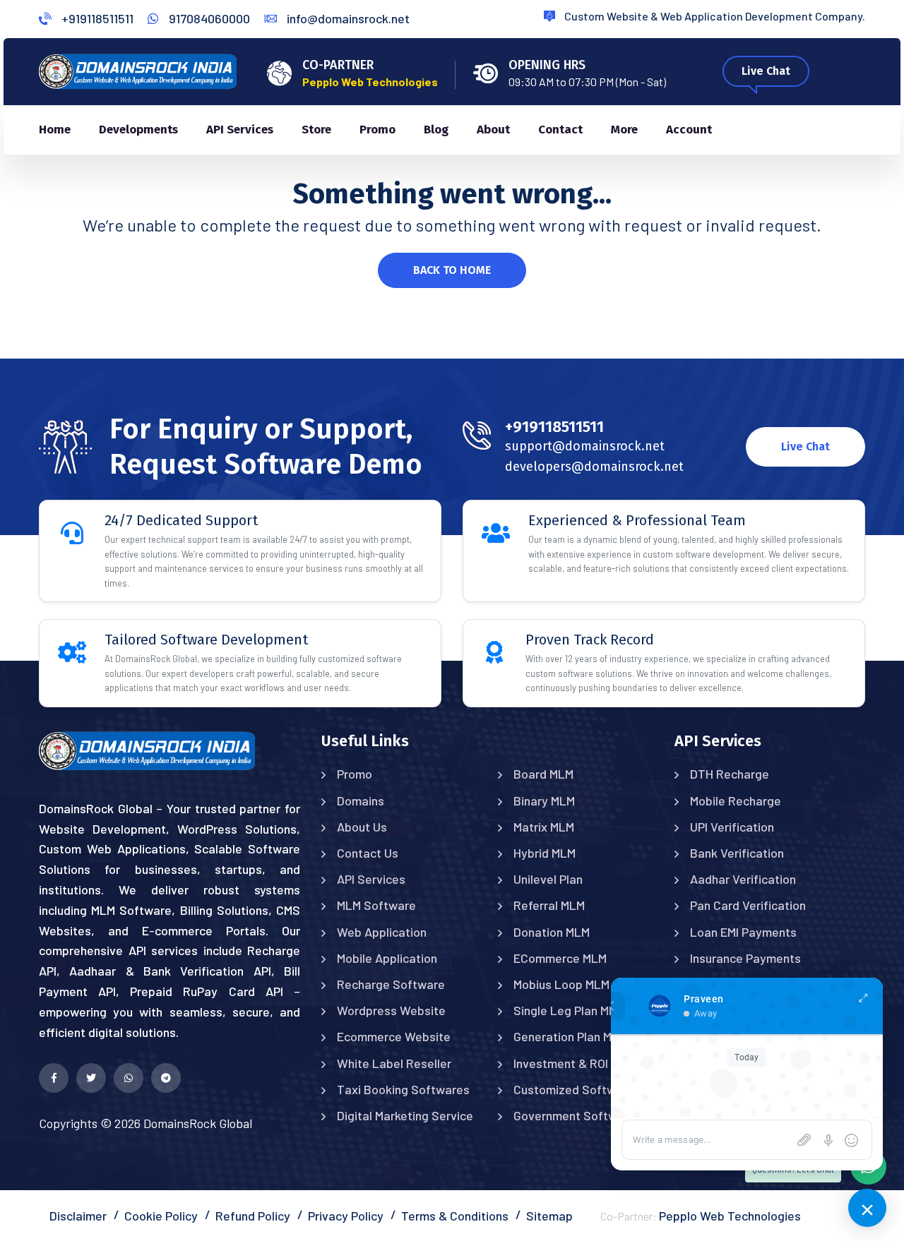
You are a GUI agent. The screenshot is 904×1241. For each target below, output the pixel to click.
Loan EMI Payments (743, 932)
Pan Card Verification (748, 905)
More (624, 129)
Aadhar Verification (743, 879)
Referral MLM (549, 905)
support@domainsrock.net (585, 446)
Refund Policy (252, 1215)
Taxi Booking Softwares (403, 1089)
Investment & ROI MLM (574, 1063)
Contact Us (367, 853)
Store (316, 129)
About (493, 129)
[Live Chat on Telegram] (166, 1078)
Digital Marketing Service (405, 1115)
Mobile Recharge (735, 800)
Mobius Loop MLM (561, 984)
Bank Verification (737, 853)
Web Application (382, 932)
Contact (560, 129)
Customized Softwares (577, 1089)
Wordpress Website (391, 1010)
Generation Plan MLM (570, 1036)
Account (689, 129)
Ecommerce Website (394, 1036)
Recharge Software (391, 984)
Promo (377, 129)
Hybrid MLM (544, 853)
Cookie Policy (161, 1215)
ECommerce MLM (560, 958)
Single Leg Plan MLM (568, 1010)
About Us (362, 826)
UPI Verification (732, 826)
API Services (239, 129)
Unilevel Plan (548, 879)
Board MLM (543, 773)
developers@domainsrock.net (594, 466)
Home (55, 129)
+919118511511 (96, 18)
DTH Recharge (729, 773)
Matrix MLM (543, 826)
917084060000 (208, 18)
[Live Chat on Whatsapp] (128, 1078)
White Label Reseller (394, 1063)
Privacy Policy (345, 1215)
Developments (138, 129)
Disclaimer (78, 1215)
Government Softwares (577, 1115)
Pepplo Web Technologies (730, 1215)
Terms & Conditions (455, 1215)
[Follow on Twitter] (91, 1078)
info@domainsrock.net (347, 18)
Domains (360, 800)
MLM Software (376, 905)
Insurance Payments (745, 958)
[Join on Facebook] (54, 1078)
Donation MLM (551, 932)
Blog (436, 129)
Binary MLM (544, 800)
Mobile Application (387, 958)
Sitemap (549, 1215)
